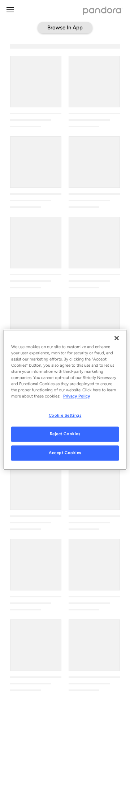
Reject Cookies (65, 433)
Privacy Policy (76, 396)
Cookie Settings (65, 415)
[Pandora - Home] (103, 11)
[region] (65, 399)
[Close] (117, 338)
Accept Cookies (65, 452)
